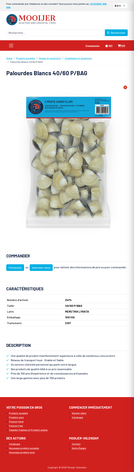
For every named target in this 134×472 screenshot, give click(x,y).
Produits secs (16, 417)
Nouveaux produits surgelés (24, 448)
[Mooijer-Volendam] (30, 19)
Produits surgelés (25, 58)
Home (9, 58)
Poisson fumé (16, 421)
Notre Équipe (79, 448)
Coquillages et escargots (78, 58)
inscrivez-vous (41, 267)
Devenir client (79, 413)
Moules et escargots (50, 58)
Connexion (92, 45)
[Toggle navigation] (11, 45)
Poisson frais (16, 425)
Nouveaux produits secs (22, 452)
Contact (76, 443)
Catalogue (77, 417)
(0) (112, 45)
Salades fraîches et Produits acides (28, 429)
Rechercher (117, 32)
